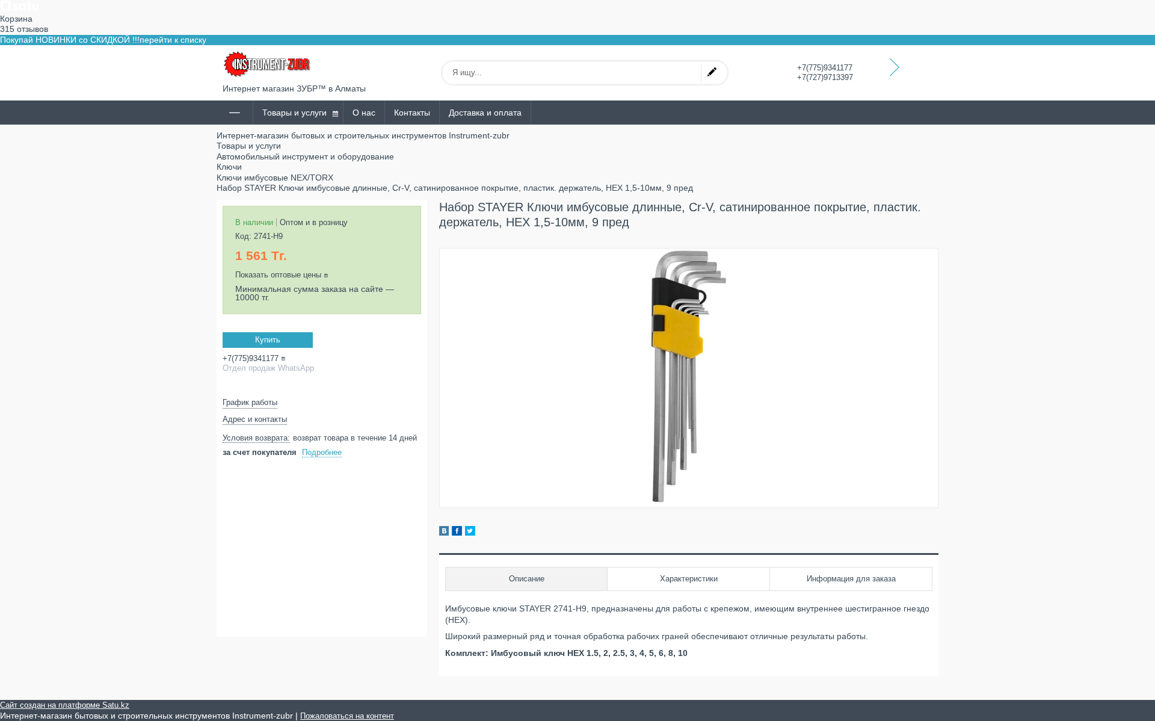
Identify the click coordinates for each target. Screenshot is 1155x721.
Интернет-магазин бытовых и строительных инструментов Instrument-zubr (363, 135)
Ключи (229, 167)
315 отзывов (24, 29)
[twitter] (470, 532)
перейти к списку (173, 40)
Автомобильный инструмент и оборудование (305, 156)
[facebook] (457, 532)
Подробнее (322, 452)
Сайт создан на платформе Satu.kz (64, 705)
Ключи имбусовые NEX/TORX (275, 177)
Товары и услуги (294, 112)
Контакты (412, 112)
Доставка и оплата (485, 112)
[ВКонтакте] (444, 532)
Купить (267, 339)
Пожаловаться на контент (347, 715)
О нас (364, 112)
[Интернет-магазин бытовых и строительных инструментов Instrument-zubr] (268, 64)
